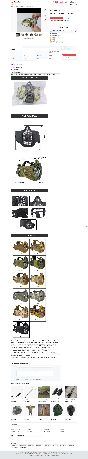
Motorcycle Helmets (20, 440)
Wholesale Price (45, 452)
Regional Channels (55, 452)
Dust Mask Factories (31, 445)
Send (18, 379)
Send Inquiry (56, 18)
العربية (49, 453)
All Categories (14, 4)
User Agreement (49, 455)
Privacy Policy (57, 455)
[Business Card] (75, 50)
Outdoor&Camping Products (15, 431)
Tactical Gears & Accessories (15, 429)
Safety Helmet (14, 440)
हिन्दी (56, 453)
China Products (26, 452)
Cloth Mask (47, 440)
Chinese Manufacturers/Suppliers (33, 452)
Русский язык (36, 453)
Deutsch (42, 453)
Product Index (60, 452)
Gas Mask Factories (14, 445)
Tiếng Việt (65, 453)
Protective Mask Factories (39, 445)
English (23, 453)
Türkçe (62, 453)
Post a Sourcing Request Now (36, 379)
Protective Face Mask (30, 6)
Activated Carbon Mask (34, 440)
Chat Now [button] (71, 18)
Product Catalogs (23, 426)
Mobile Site (64, 452)
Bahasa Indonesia (69, 453)
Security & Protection (16, 6)
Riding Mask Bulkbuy (23, 447)
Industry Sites (50, 452)
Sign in (76, 2)
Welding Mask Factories (22, 445)
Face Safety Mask (55, 445)
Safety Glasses (27, 440)
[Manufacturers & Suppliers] (16, 2)
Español (25, 453)
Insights (67, 452)
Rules (76, 4)
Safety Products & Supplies (23, 6)
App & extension (66, 4)
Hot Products (21, 452)
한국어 (51, 453)
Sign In (51, 42)
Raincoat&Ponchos (47, 429)
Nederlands (45, 453)
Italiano (39, 453)
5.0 (65, 48)
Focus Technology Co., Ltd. (38, 455)
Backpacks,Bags (62, 429)
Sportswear (62, 431)
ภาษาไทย (59, 453)
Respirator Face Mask (15, 447)
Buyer (56, 4)
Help (60, 4)
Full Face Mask (42, 440)
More (12, 449)
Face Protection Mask (63, 445)
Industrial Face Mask (71, 445)
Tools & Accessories (47, 431)
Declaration (53, 455)
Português (28, 453)
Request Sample (66, 20)
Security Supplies (29, 431)
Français (32, 453)
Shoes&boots (29, 429)
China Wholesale (40, 452)
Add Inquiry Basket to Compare (29, 38)
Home (12, 6)
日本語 (54, 453)
